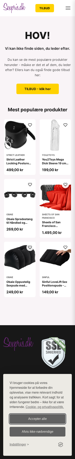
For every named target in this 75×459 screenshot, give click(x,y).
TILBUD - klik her (37, 89)
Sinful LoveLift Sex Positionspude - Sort (54, 285)
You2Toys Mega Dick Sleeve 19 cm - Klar (55, 163)
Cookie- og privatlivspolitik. (45, 406)
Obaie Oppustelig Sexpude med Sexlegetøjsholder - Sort (18, 287)
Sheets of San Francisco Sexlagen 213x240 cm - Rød (55, 227)
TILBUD (44, 8)
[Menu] (68, 8)
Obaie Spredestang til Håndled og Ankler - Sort (19, 222)
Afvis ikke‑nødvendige (37, 431)
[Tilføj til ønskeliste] (30, 125)
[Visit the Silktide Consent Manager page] (60, 444)
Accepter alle (37, 418)
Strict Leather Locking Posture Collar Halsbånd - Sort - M (18, 165)
